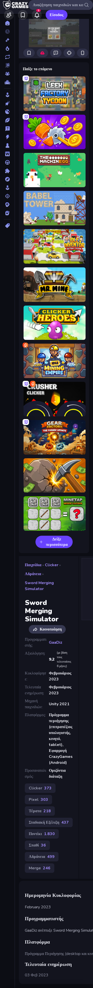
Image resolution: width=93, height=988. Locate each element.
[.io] (7, 111)
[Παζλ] (7, 171)
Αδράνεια (33, 574)
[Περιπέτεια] (7, 179)
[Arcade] (7, 95)
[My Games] (23, 15)
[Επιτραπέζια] (7, 145)
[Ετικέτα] (7, 225)
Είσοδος (56, 15)
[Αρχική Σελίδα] (7, 23)
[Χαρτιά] (7, 213)
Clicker (51, 565)
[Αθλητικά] (7, 120)
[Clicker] (7, 103)
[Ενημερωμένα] (7, 57)
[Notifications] (37, 15)
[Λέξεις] (7, 154)
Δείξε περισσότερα (57, 541)
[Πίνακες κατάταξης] (7, 82)
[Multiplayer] (7, 74)
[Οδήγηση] (7, 162)
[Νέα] (7, 40)
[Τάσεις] (7, 48)
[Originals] (7, 65)
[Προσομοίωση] (7, 187)
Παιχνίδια (33, 565)
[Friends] (9, 15)
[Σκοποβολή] (7, 196)
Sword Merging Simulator (39, 586)
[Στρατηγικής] (7, 204)
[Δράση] (7, 137)
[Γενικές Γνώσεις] (7, 128)
